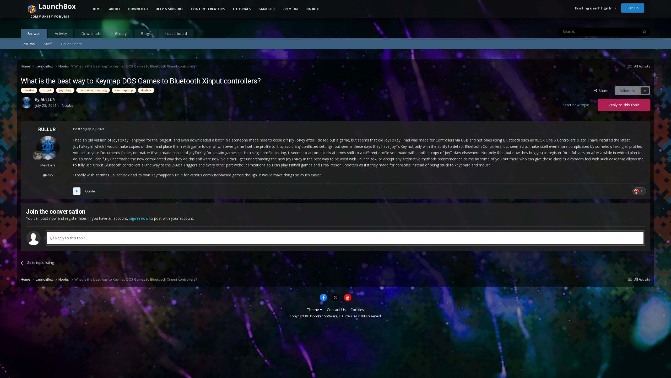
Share (602, 90)
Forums (28, 43)
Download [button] (138, 9)
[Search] (644, 32)
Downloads (91, 33)
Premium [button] (290, 9)
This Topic (624, 31)
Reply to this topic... (71, 237)
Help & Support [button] (169, 9)
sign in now (138, 218)
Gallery (121, 33)
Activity (61, 33)
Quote (90, 191)
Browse (33, 33)
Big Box (312, 9)
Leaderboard (176, 33)
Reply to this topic (624, 104)
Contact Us (336, 309)
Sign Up (632, 8)
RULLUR (47, 129)
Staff (48, 43)
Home (96, 9)
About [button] (114, 9)
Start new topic (576, 104)
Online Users (71, 43)
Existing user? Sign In (594, 8)
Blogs (146, 33)
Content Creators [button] (208, 9)
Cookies (357, 309)
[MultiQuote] (76, 191)
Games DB (266, 9)
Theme (313, 309)
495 (50, 175)
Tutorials (241, 9)
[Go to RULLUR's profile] (48, 148)
